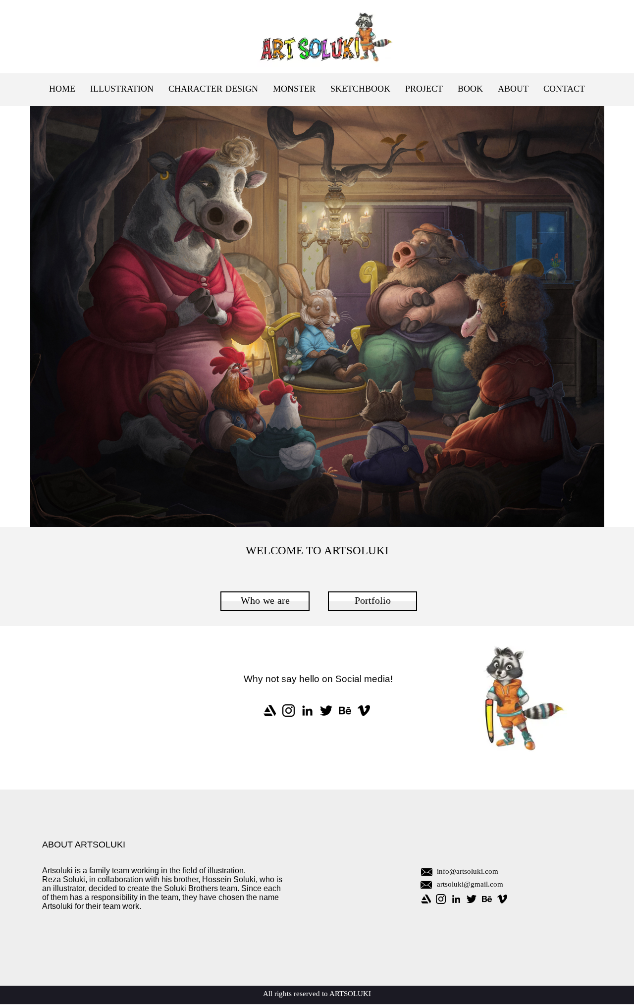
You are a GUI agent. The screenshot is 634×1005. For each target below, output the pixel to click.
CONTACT (564, 89)
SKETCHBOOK (360, 89)
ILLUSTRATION (122, 89)
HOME (62, 89)
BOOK (470, 89)
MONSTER (294, 89)
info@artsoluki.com (467, 872)
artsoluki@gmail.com (470, 885)
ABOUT (513, 89)
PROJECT (424, 89)
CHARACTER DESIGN (213, 89)
